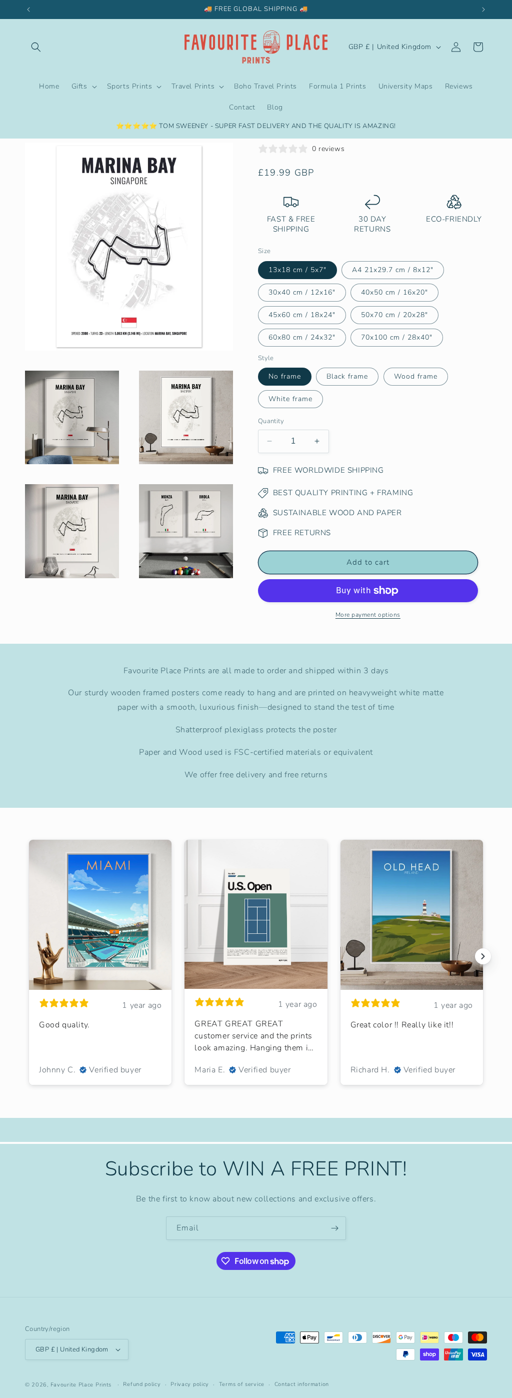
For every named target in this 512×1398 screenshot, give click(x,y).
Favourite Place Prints (81, 1384)
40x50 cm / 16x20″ (394, 292)
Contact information (301, 1384)
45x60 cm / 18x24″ (302, 315)
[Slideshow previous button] (29, 956)
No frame (284, 376)
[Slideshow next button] (483, 956)
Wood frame (416, 376)
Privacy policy (189, 1384)
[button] (36, 47)
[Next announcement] (483, 9)
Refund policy (141, 1384)
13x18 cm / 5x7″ (297, 270)
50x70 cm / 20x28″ (394, 315)
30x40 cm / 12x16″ (302, 292)
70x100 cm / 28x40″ (396, 337)
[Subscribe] (335, 1228)
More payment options (368, 615)
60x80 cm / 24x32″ (302, 337)
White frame (290, 399)
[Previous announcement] (29, 9)
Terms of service (241, 1384)
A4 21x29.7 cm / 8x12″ (393, 270)
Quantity (271, 421)
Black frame (347, 376)
